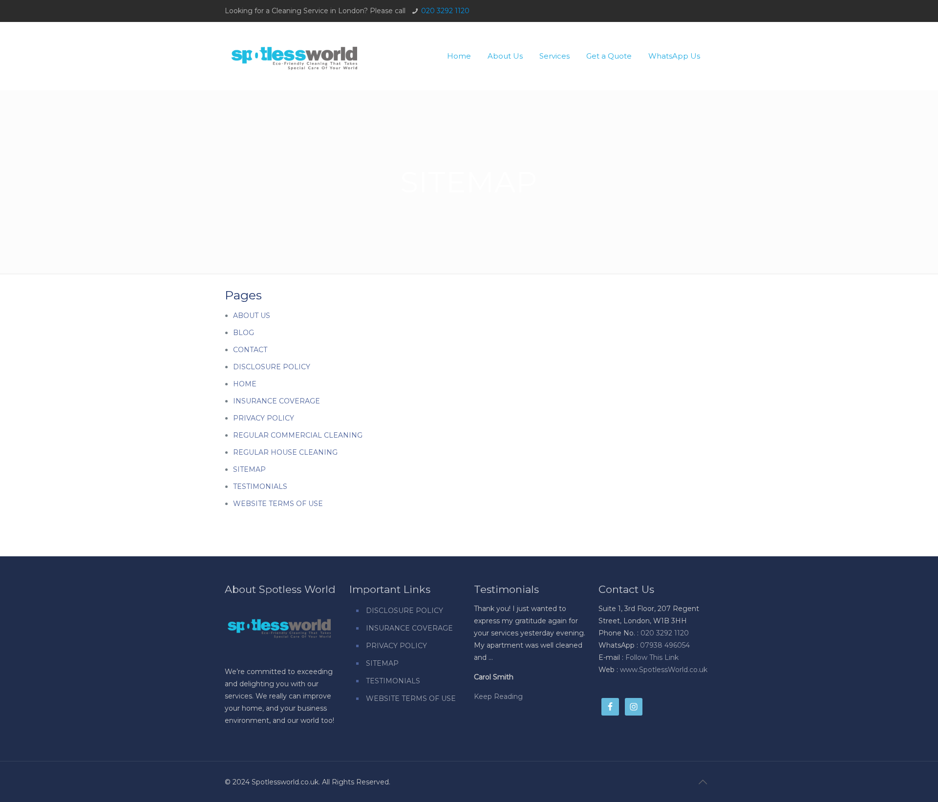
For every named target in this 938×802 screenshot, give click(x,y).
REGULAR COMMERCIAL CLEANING (297, 435)
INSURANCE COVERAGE (276, 401)
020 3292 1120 (445, 10)
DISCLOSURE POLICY (271, 366)
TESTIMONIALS (260, 486)
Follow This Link (652, 657)
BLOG (243, 332)
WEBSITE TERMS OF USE (278, 503)
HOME (244, 384)
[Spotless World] (294, 53)
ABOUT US (251, 315)
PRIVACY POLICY (263, 418)
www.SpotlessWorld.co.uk (663, 669)
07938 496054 (665, 645)
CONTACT (250, 349)
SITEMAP (249, 469)
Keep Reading (498, 696)
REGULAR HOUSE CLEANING (285, 452)
